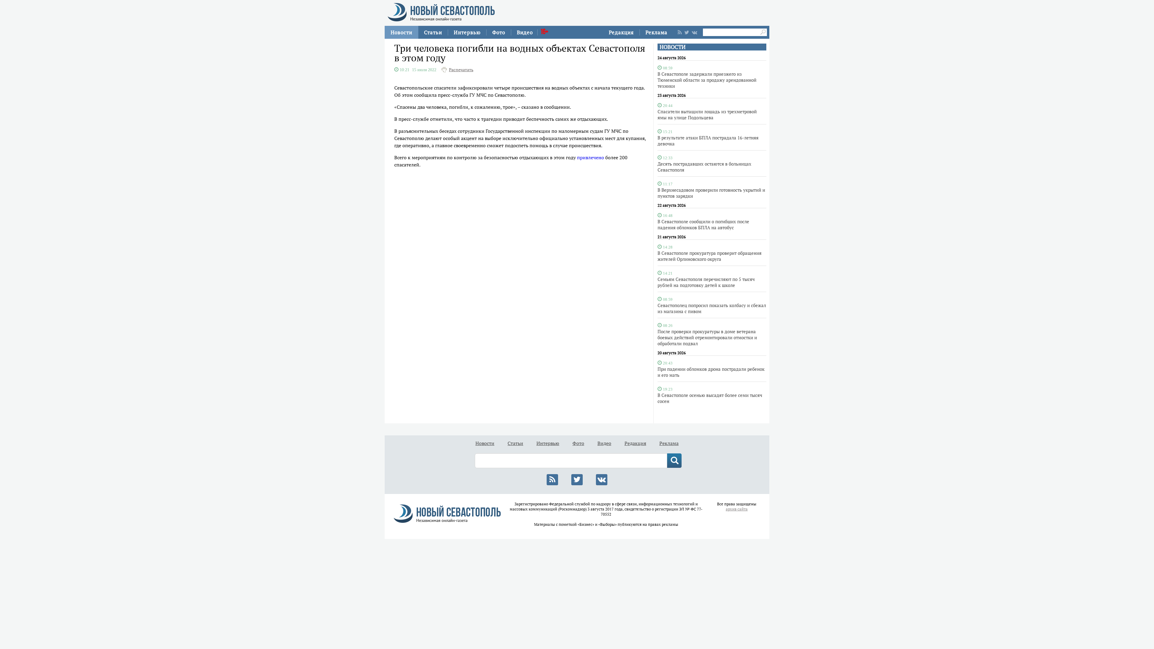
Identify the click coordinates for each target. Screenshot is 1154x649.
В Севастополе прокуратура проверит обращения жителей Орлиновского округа (710, 256)
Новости (401, 32)
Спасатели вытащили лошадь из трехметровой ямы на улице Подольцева (707, 114)
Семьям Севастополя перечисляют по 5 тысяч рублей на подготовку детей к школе (706, 282)
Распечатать (461, 69)
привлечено (590, 157)
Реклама (656, 32)
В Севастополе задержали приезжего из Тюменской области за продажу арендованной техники (707, 80)
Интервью (467, 32)
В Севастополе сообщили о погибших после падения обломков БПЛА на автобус (703, 224)
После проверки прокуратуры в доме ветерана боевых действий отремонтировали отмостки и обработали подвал (707, 337)
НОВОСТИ (672, 47)
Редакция (621, 32)
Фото (498, 32)
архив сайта (737, 509)
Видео (525, 32)
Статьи (433, 32)
